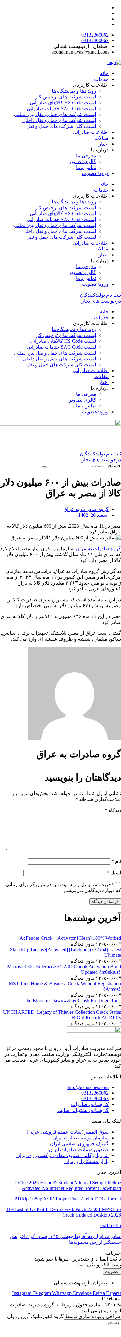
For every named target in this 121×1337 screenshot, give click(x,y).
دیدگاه (113, 810)
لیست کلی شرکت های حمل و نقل (61, 126)
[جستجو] (44, 467)
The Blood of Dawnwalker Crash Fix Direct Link (72, 1000)
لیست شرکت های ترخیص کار (65, 96)
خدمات (101, 79)
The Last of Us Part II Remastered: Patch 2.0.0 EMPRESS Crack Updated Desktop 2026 (63, 1212)
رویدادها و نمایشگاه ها (74, 91)
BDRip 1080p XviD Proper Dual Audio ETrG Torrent (67, 1198)
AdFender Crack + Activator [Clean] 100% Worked (70, 938)
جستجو (113, 465)
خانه (104, 73)
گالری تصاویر (82, 161)
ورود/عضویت (95, 173)
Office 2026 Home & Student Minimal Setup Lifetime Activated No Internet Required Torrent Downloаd (68, 1185)
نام (116, 861)
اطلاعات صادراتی (91, 132)
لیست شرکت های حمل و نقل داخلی (59, 120)
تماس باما (86, 167)
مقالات (101, 138)
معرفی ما (86, 155)
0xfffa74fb (110, 1225)
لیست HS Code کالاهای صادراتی (63, 102)
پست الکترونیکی (103, 1264)
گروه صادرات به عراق (98, 548)
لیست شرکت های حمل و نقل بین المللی (55, 114)
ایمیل (114, 872)
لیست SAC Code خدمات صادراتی (61, 108)
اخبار (104, 143)
